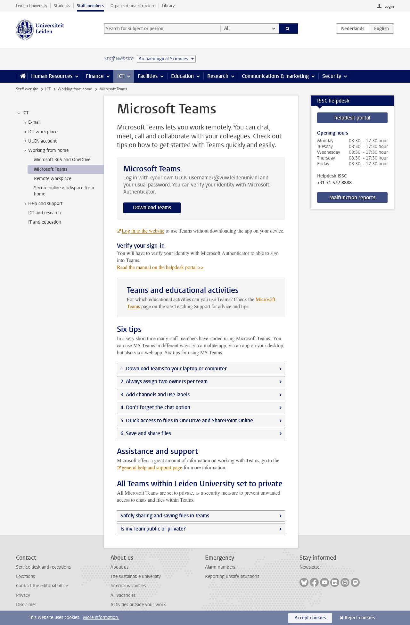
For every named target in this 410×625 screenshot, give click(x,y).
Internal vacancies (128, 586)
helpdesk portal (352, 117)
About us (119, 567)
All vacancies (123, 595)
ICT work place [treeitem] (42, 132)
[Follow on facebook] (314, 582)
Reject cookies (360, 618)
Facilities (148, 76)
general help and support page (152, 467)
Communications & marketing (275, 76)
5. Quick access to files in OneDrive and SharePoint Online (186, 420)
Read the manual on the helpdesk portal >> (160, 267)
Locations (25, 576)
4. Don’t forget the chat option (155, 407)
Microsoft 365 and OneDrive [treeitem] (62, 160)
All (227, 28)
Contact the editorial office (42, 586)
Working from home (75, 89)
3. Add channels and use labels (155, 394)
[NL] (352, 28)
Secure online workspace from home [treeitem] (64, 191)
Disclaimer (26, 605)
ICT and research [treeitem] (44, 213)
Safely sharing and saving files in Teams (164, 515)
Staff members (90, 5)
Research (217, 76)
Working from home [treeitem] (48, 150)
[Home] (21, 76)
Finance (95, 76)
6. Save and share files (145, 433)
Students (62, 5)
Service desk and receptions (43, 567)
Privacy (23, 595)
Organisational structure (133, 5)
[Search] (288, 28)
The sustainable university (136, 576)
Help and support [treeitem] (45, 204)
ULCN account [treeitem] (42, 141)
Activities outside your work (138, 605)
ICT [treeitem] (25, 113)
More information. (101, 617)
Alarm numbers (220, 567)
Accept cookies (310, 618)
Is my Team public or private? (152, 528)
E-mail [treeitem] (34, 122)
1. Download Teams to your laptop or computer (173, 368)
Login (389, 6)
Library (168, 5)
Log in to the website (143, 230)
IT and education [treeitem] (44, 222)
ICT (120, 76)
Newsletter (310, 567)
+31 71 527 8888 (334, 183)
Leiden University (31, 5)
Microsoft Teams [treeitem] (50, 169)
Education (182, 76)
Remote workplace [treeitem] (52, 179)
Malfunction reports (352, 197)
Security (331, 76)
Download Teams (152, 207)
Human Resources (51, 76)
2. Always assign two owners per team (164, 381)
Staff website (27, 89)
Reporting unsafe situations (232, 576)
